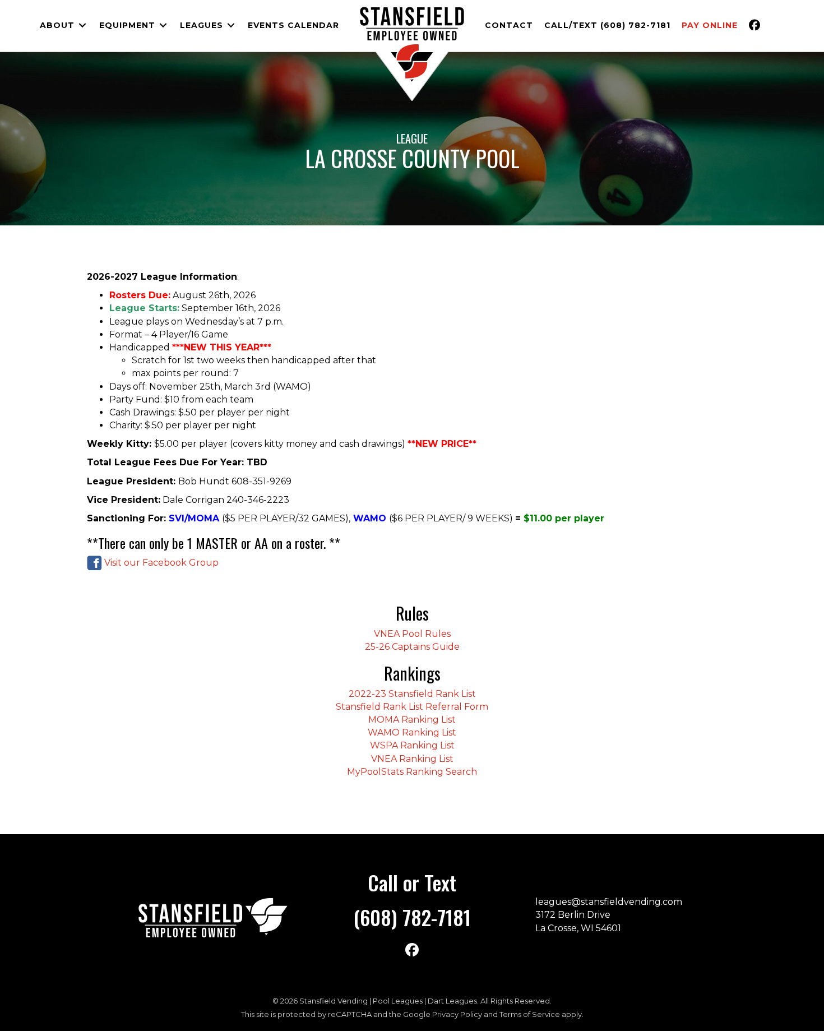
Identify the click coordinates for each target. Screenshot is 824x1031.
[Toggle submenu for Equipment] (163, 25)
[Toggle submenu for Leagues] (231, 25)
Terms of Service (529, 1014)
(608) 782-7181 (412, 917)
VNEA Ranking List (412, 758)
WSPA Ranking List (412, 745)
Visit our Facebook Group (160, 562)
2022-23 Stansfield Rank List (412, 693)
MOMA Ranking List (412, 719)
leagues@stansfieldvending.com (608, 901)
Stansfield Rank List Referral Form (412, 706)
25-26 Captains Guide (412, 646)
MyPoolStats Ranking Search (412, 771)
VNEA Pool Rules (412, 633)
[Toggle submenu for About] (82, 25)
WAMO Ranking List (412, 732)
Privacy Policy (457, 1014)
